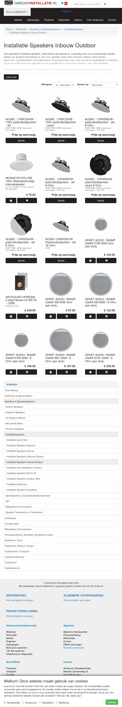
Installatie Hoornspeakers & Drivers (24, 467)
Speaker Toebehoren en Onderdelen (24, 512)
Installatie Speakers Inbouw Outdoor (24, 462)
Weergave (46, 84)
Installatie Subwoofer (16, 484)
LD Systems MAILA (15, 417)
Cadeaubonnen (12, 568)
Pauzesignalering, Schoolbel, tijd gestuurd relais (29, 534)
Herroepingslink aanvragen (19, 600)
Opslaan (112, 702)
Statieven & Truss (13, 540)
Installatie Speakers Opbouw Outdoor (25, 456)
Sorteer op (82, 84)
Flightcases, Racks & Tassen (19, 545)
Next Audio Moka (14, 423)
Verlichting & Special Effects (18, 395)
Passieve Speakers (15, 412)
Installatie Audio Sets (16, 439)
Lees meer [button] (11, 77)
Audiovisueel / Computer (17, 551)
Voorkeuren (31, 702)
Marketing (64, 702)
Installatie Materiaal (14, 556)
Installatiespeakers (15, 434)
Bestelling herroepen (73, 647)
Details (21, 140)
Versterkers (10, 518)
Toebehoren (11, 562)
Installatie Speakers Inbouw (20, 450)
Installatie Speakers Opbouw (20, 445)
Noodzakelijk (13, 702)
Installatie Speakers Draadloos (21, 489)
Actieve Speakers (14, 406)
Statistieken (48, 702)
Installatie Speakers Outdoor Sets (23, 478)
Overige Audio (12, 523)
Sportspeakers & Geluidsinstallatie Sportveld (28, 495)
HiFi (8, 501)
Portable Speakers (15, 428)
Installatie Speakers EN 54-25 (21, 473)
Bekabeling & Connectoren (19, 506)
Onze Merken (11, 390)
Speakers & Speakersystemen (20, 401)
